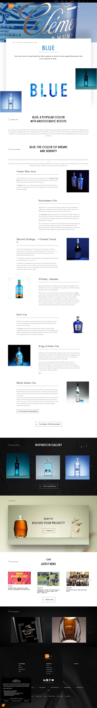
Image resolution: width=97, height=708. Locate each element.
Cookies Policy (52, 696)
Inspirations (56, 6)
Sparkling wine (22, 669)
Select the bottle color (29, 42)
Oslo (40, 373)
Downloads (72, 1)
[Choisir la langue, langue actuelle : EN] (80, 1)
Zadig (76, 293)
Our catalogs (22, 663)
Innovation (48, 673)
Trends (47, 665)
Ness (20, 185)
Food (20, 671)
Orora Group (60, 696)
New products (49, 667)
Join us (66, 6)
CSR (66, 1)
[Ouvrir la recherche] (83, 1)
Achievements (49, 669)
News (62, 1)
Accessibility (67, 696)
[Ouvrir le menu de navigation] (87, 1)
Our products (44, 6)
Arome (21, 328)
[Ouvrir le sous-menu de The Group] (58, 1)
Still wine (20, 667)
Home (13, 42)
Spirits (20, 665)
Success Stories (49, 671)
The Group (56, 1)
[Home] (12, 6)
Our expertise (32, 6)
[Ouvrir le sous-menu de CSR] (67, 1)
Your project (55, 687)
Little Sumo (44, 214)
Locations (76, 663)
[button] (81, 445)
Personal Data (39, 696)
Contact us (76, 6)
